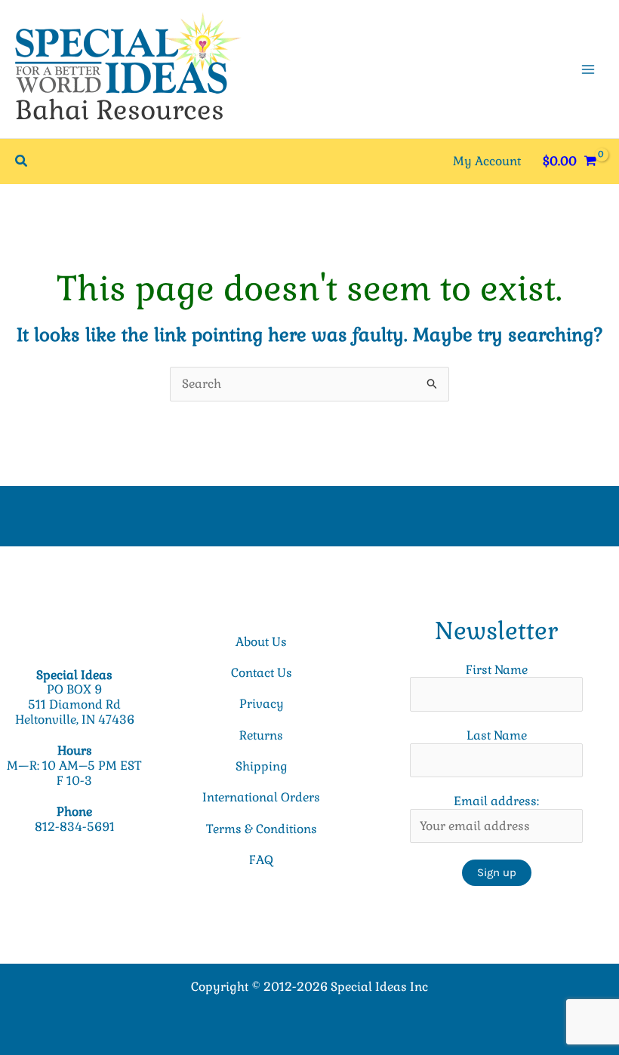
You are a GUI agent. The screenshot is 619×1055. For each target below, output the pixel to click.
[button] (22, 161)
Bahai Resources (119, 110)
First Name (497, 670)
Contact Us (261, 673)
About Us (261, 642)
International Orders (261, 797)
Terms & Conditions (261, 829)
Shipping (262, 766)
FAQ (261, 860)
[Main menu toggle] (588, 69)
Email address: (496, 801)
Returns (261, 735)
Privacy (261, 704)
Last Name (497, 735)
